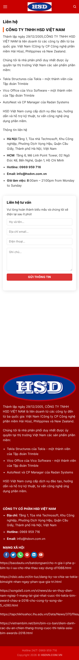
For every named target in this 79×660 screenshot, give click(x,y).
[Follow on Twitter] (13, 555)
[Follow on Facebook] (6, 555)
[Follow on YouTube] (41, 555)
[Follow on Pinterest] (27, 555)
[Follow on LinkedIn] (34, 555)
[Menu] (5, 6)
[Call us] (20, 555)
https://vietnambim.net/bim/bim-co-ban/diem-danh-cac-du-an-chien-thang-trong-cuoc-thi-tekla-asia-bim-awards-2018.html (38, 628)
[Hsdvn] (40, 6)
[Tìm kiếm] (74, 6)
